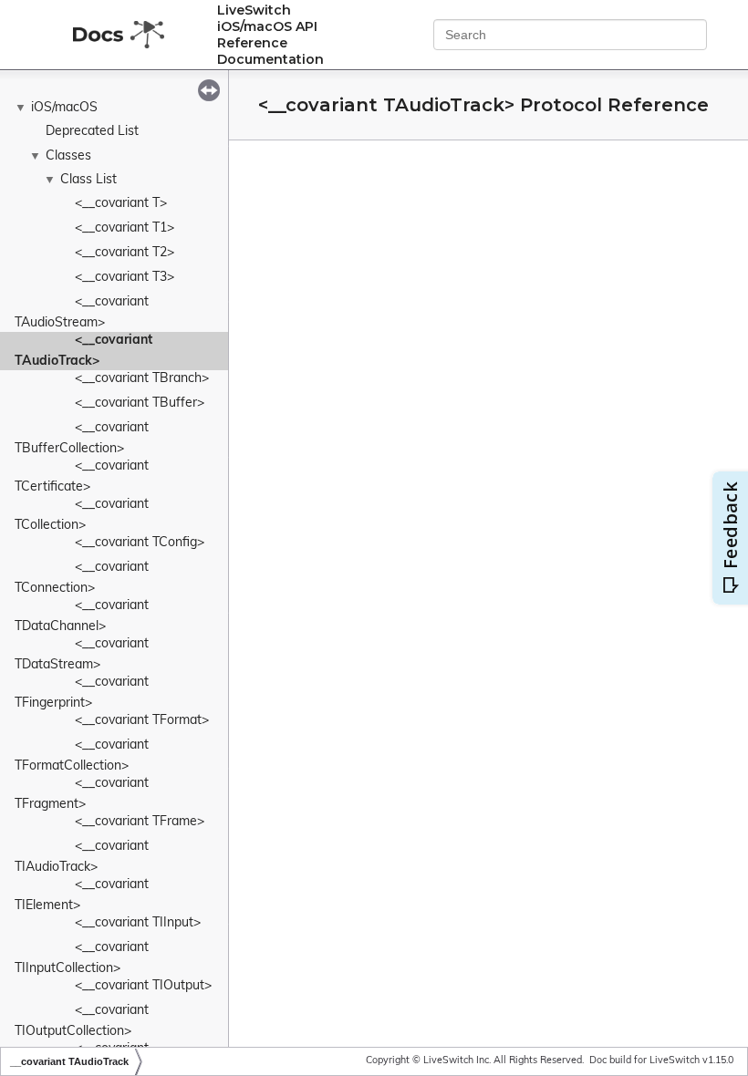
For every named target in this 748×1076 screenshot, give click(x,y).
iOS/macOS (64, 108)
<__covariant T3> (124, 278)
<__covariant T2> (124, 253)
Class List (88, 180)
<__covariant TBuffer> (139, 403)
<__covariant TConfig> (139, 543)
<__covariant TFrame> (139, 822)
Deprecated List (92, 132)
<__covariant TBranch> (142, 379)
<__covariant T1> (124, 228)
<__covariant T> (121, 204)
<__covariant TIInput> (138, 923)
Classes (68, 156)
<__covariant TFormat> (142, 721)
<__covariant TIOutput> (143, 986)
